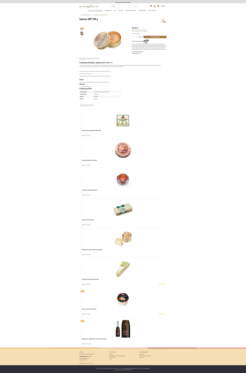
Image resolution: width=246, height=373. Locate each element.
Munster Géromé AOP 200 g (89, 160)
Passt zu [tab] (92, 105)
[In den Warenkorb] (89, 135)
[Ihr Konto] (154, 6)
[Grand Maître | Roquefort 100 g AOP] (123, 120)
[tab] (82, 58)
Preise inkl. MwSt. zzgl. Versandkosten (140, 31)
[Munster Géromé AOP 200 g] (123, 150)
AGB (110, 359)
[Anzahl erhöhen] (136, 37)
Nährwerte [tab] (89, 58)
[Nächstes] (82, 36)
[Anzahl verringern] (133, 37)
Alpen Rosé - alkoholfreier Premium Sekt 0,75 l (94, 339)
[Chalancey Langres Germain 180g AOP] (123, 239)
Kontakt (111, 354)
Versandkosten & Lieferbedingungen (117, 355)
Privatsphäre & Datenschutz (145, 355)
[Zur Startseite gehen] (89, 6)
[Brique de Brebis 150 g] (123, 209)
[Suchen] (135, 6)
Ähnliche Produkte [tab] (84, 105)
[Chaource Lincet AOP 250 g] (123, 299)
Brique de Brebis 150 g (88, 219)
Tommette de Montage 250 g (89, 190)
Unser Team (141, 354)
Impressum (141, 357)
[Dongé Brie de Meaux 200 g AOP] (123, 269)
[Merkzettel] (151, 6)
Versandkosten (119, 368)
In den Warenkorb (155, 37)
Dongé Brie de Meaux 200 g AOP (90, 279)
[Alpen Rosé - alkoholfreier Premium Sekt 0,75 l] (123, 329)
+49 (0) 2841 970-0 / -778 (85, 356)
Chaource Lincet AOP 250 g (89, 309)
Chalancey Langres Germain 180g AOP (92, 249)
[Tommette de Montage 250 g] (123, 180)
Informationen (143, 352)
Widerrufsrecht (112, 357)
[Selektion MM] (163, 21)
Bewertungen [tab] (96, 58)
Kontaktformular (90, 363)
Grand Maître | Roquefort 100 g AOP (91, 130)
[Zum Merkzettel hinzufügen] (87, 135)
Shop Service (113, 352)
